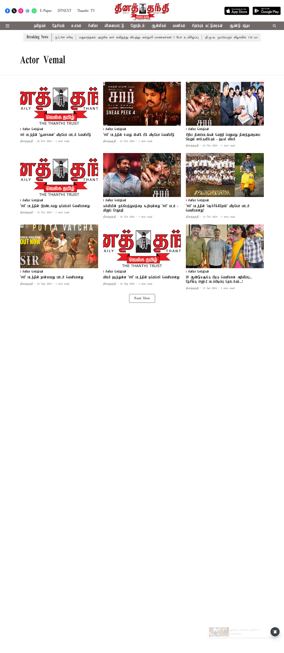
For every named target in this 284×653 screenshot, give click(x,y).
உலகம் (76, 26)
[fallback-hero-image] (59, 104)
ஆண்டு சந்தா (239, 26)
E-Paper (46, 11)
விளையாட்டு (114, 26)
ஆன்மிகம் (158, 26)
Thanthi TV (86, 11)
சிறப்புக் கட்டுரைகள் (207, 26)
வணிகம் (179, 26)
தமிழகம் (40, 26)
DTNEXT (64, 11)
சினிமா (93, 26)
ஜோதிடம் (138, 26)
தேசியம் (58, 26)
